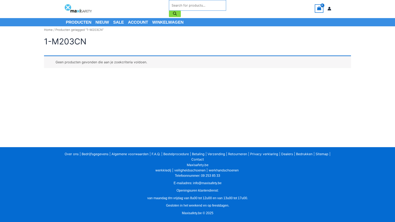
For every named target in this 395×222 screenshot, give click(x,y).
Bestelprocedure (176, 154)
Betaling (198, 154)
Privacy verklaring (264, 154)
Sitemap (322, 154)
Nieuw (102, 22)
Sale (118, 22)
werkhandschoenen (224, 170)
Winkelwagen (168, 22)
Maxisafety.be (197, 165)
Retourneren (237, 154)
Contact (197, 159)
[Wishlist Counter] (231, 8)
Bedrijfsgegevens (95, 154)
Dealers (287, 154)
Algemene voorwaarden (130, 154)
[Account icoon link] (329, 8)
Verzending (216, 154)
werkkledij (163, 170)
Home (48, 30)
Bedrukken (304, 154)
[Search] (175, 14)
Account (138, 22)
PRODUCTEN (78, 22)
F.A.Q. (156, 154)
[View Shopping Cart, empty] (319, 8)
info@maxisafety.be (207, 183)
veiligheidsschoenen (190, 170)
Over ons (72, 154)
